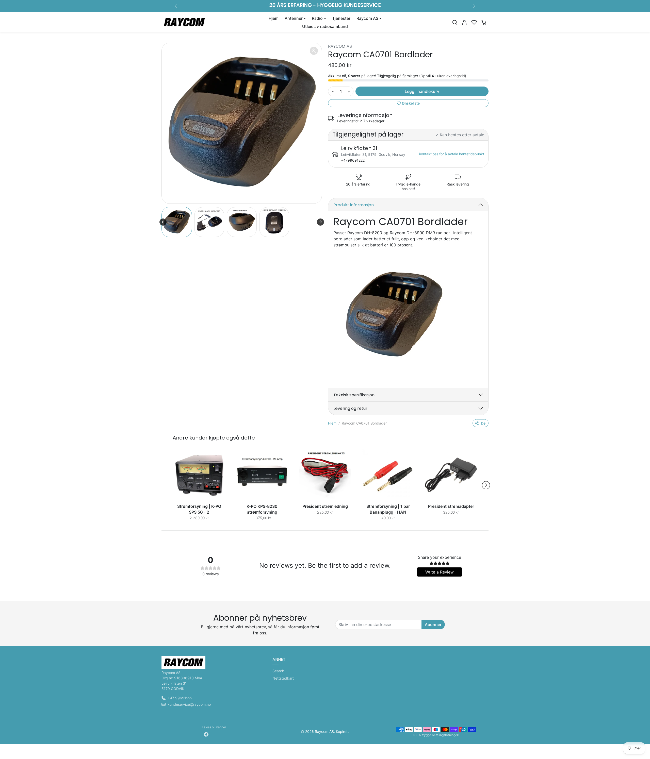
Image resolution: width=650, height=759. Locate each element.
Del (483, 423)
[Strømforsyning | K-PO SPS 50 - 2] (199, 475)
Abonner (433, 624)
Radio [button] (317, 18)
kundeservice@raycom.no (189, 704)
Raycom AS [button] (367, 18)
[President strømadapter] (451, 475)
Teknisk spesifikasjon (354, 395)
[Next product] (486, 485)
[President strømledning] (325, 475)
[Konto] (464, 22)
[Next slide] (320, 222)
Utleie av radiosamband (325, 26)
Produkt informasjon (353, 205)
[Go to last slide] (163, 222)
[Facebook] (206, 734)
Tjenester (341, 18)
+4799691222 (353, 160)
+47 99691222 (180, 698)
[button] (455, 22)
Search (278, 671)
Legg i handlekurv (422, 91)
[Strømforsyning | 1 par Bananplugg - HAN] (388, 475)
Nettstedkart (283, 678)
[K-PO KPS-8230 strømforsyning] (262, 475)
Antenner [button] (294, 18)
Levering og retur (350, 408)
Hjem (274, 18)
